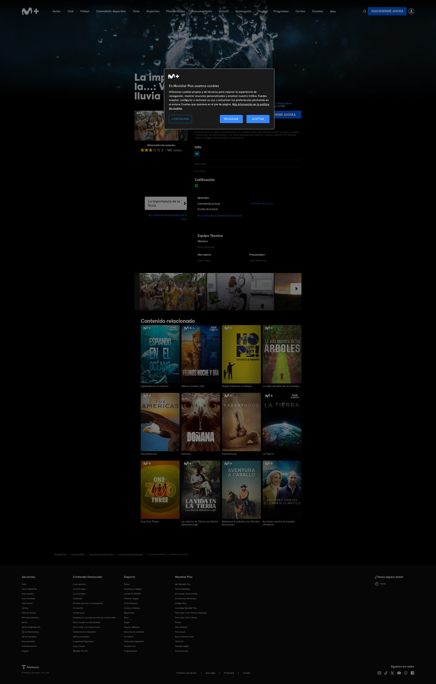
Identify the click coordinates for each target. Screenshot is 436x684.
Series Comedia (29, 636)
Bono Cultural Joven (184, 636)
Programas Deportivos (83, 641)
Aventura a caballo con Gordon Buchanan (241, 523)
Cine (70, 11)
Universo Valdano (132, 608)
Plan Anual (180, 632)
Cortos (300, 11)
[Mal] (146, 150)
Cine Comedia (28, 598)
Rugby (262, 11)
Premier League (131, 598)
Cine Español (28, 594)
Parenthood (229, 453)
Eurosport (128, 636)
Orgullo (25, 651)
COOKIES (246, 673)
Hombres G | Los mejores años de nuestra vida (94, 617)
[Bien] (155, 150)
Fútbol (84, 11)
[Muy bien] (159, 150)
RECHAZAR (231, 119)
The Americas (149, 453)
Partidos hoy (129, 646)
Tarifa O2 (179, 641)
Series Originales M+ (31, 627)
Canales (317, 11)
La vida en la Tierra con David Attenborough (199, 523)
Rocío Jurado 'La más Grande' (87, 622)
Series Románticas (30, 632)
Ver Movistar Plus (183, 584)
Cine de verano (29, 613)
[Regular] (150, 150)
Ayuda (383, 584)
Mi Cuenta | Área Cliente (186, 594)
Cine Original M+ (29, 589)
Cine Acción (27, 603)
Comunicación (181, 651)
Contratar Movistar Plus (186, 608)
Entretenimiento (29, 646)
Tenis (136, 11)
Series (56, 11)
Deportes (152, 11)
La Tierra (268, 453)
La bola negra (79, 589)
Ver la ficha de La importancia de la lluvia (220, 215)
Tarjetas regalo (182, 646)
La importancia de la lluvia (164, 203)
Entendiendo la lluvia (209, 203)
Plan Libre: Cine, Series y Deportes (191, 613)
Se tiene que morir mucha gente (88, 603)
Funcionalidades (182, 589)
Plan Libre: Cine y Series (186, 617)
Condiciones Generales (186, 598)
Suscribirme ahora (387, 11)
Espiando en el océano (154, 386)
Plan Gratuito (175, 11)
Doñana (186, 453)
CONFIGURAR (180, 119)
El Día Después (131, 603)
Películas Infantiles (30, 617)
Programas (281, 11)
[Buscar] (364, 11)
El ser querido (79, 584)
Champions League (133, 589)
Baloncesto (244, 11)
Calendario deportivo (111, 11)
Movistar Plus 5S (80, 651)
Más (333, 11)
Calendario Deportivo (134, 641)
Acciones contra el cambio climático (279, 523)
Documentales (202, 11)
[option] (173, 291)
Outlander (77, 598)
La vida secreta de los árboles (281, 386)
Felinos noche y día (192, 386)
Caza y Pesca (79, 646)
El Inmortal (78, 608)
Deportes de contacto (134, 632)
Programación (130, 651)
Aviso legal (210, 673)
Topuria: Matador (132, 627)
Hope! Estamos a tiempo (237, 386)
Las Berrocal (78, 613)
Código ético (181, 603)
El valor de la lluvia (208, 209)
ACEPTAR (258, 119)
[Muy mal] (142, 150)
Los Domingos (79, 594)
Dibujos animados (81, 636)
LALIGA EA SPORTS (132, 594)
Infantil (224, 11)
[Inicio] (30, 11)
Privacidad (229, 673)
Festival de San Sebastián (84, 632)
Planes (178, 622)
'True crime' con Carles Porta (86, 627)
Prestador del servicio (187, 673)
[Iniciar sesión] (411, 11)
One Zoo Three (150, 521)
